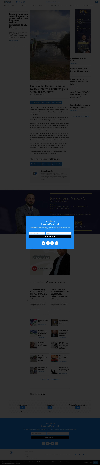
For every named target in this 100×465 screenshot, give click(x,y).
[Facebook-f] (48, 243)
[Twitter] (52, 243)
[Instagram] (56, 243)
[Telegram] (43, 243)
